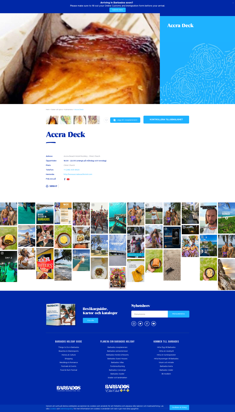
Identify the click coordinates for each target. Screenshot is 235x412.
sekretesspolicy (66, 409)
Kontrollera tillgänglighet (166, 120)
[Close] (233, 2)
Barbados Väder (166, 370)
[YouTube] (68, 179)
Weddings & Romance (68, 362)
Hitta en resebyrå (166, 351)
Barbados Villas (117, 362)
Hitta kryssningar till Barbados (166, 359)
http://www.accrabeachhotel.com (78, 174)
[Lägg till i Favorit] (106, 120)
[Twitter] (140, 323)
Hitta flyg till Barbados (166, 347)
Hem (47, 109)
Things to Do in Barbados (68, 347)
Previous (7, 59)
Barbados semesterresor (117, 351)
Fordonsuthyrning (117, 366)
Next (228, 59)
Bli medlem (166, 374)
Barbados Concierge (117, 370)
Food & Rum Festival (68, 370)
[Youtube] (153, 323)
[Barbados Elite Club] (117, 388)
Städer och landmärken (117, 378)
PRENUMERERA (178, 314)
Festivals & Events (68, 366)
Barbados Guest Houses (117, 359)
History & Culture (69, 355)
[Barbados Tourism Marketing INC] (68, 388)
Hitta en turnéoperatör (166, 355)
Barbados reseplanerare (117, 347)
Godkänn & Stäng (179, 407)
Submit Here (117, 10)
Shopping (69, 359)
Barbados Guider (117, 374)
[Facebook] (64, 178)
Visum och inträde (166, 362)
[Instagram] (133, 323)
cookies (53, 409)
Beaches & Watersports (69, 351)
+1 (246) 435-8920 (72, 170)
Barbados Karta (166, 366)
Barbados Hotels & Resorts (117, 355)
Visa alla (90, 320)
